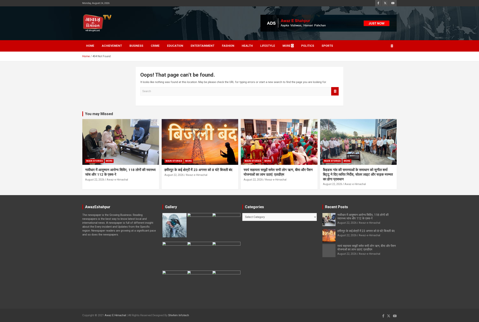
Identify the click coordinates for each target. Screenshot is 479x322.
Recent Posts (336, 207)
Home (90, 45)
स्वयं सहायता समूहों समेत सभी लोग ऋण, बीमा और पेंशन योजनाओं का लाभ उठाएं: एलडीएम (278, 172)
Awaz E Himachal (115, 315)
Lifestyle (267, 45)
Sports (327, 45)
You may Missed (99, 114)
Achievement (112, 45)
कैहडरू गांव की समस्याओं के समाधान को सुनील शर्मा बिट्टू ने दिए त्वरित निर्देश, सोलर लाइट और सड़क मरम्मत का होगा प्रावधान (358, 174)
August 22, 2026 (94, 179)
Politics (307, 45)
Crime (155, 45)
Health (247, 45)
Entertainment (202, 45)
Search (335, 91)
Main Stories (94, 161)
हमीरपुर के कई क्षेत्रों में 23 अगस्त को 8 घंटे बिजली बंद (198, 170)
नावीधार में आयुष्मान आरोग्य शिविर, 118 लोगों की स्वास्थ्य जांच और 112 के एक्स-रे (363, 216)
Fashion (228, 45)
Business (136, 45)
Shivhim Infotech (178, 315)
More (287, 45)
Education (175, 45)
